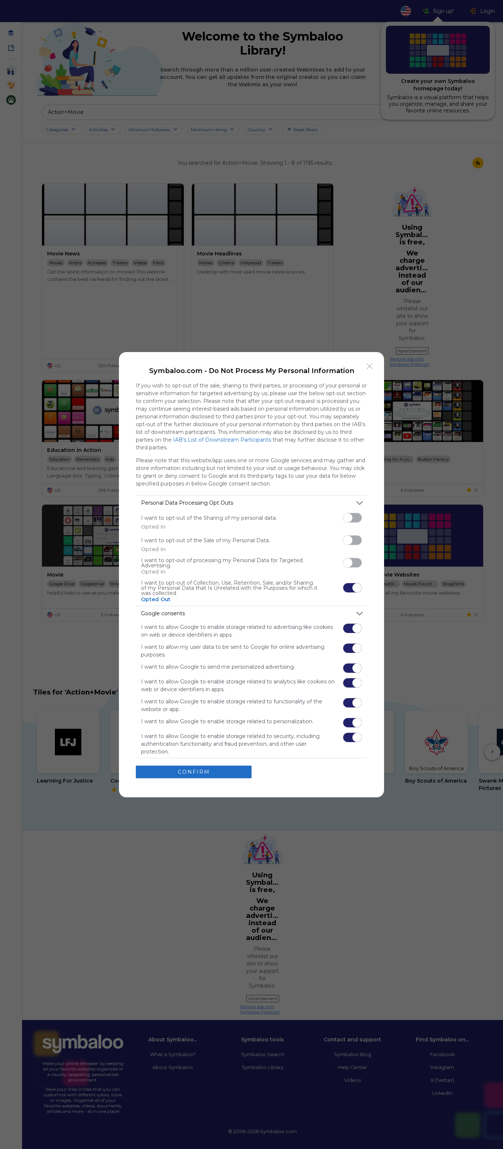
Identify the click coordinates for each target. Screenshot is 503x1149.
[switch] (352, 518)
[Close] (370, 366)
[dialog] (251, 574)
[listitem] (251, 503)
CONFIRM (194, 772)
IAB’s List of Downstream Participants (222, 439)
